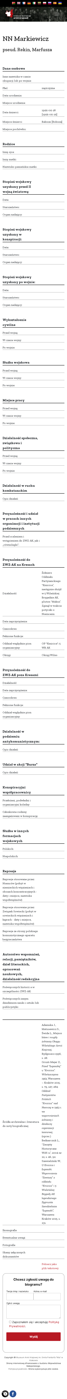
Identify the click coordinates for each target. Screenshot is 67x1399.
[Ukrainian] (60, 3)
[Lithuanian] (39, 3)
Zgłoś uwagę (13, 1303)
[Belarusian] (13, 3)
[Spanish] (55, 3)
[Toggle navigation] (57, 14)
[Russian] (49, 3)
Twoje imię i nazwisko (17, 1291)
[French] (24, 3)
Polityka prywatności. (18, 1369)
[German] (29, 3)
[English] (18, 3)
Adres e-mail (40, 1291)
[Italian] (34, 3)
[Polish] (44, 3)
